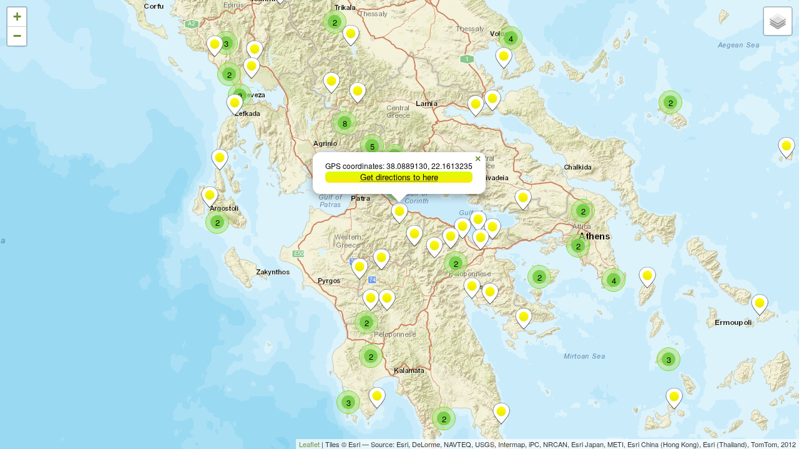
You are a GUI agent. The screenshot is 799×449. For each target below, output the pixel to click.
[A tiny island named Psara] (786, 148)
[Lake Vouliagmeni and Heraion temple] (478, 221)
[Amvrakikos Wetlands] (251, 68)
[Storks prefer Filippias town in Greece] (254, 51)
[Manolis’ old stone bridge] (331, 83)
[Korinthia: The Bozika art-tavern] (450, 238)
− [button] (17, 36)
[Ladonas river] (381, 259)
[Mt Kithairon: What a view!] (523, 199)
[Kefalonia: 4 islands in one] (209, 197)
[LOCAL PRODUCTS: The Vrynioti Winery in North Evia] (492, 100)
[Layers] (778, 21)
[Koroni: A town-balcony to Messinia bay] (377, 398)
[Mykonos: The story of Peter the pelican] (759, 305)
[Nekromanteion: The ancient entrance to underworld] (214, 46)
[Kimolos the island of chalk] (674, 398)
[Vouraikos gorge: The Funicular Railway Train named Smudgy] (399, 213)
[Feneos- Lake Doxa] (414, 235)
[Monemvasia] (501, 413)
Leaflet (309, 444)
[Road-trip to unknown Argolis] (523, 318)
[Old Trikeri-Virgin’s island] (503, 58)
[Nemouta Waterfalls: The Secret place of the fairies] (359, 269)
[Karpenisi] (357, 93)
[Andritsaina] (370, 300)
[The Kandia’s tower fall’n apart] (490, 293)
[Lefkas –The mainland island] (234, 105)
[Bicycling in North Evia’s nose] (475, 106)
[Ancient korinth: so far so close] (480, 239)
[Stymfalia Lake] (434, 247)
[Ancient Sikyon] (462, 228)
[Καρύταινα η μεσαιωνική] (387, 300)
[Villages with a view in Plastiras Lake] (350, 35)
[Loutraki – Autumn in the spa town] (492, 229)
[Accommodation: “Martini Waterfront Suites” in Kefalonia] (219, 159)
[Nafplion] (472, 288)
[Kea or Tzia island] (647, 277)
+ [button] (17, 16)
